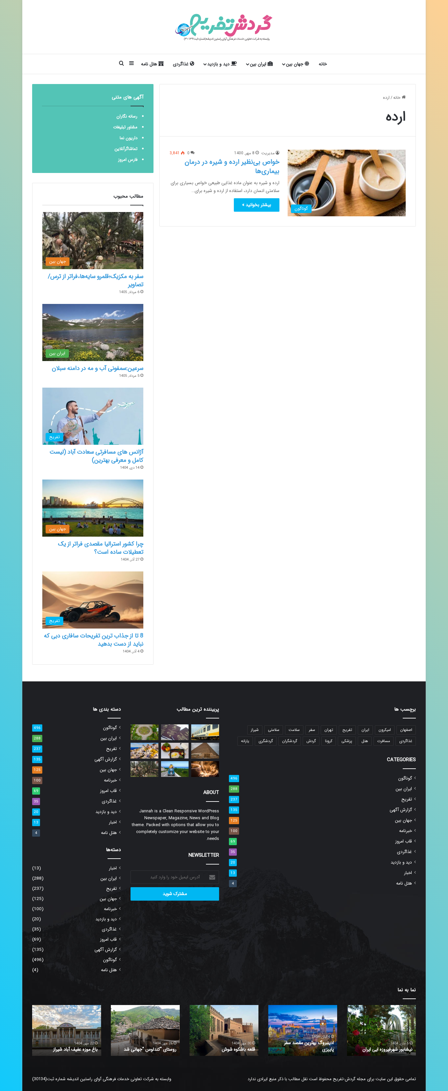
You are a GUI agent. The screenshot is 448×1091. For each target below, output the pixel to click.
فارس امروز (127, 159)
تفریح (347, 730)
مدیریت (268, 153)
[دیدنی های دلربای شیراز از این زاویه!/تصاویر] (144, 732)
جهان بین (295, 64)
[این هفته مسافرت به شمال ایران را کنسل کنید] (175, 769)
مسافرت (383, 741)
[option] (381, 1030)
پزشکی (346, 741)
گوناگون (405, 778)
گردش (311, 741)
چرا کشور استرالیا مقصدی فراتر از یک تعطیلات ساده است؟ (100, 548)
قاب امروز (403, 841)
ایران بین (259, 64)
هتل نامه (149, 64)
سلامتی (273, 730)
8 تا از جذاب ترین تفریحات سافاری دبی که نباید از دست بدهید (93, 640)
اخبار (408, 872)
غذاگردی (181, 64)
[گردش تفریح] (224, 27)
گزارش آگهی (401, 809)
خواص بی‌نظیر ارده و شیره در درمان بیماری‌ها (232, 166)
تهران (328, 730)
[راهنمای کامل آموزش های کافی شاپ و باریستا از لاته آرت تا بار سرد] (205, 769)
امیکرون (384, 730)
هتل (364, 741)
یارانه (245, 741)
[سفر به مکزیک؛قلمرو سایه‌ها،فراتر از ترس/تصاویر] (144, 769)
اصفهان (406, 730)
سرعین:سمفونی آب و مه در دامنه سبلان (97, 368)
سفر (312, 730)
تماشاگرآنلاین (125, 148)
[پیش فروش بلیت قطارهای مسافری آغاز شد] (205, 732)
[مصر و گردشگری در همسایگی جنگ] (205, 751)
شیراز (255, 730)
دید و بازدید (219, 64)
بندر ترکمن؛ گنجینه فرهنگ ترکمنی (67, 1049)
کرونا (328, 741)
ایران (365, 730)
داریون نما (128, 138)
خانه (323, 64)
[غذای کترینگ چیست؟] (175, 751)
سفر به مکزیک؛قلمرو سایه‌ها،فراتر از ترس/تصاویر (95, 280)
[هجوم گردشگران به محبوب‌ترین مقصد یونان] (144, 751)
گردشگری (265, 741)
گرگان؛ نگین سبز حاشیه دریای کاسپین (386, 1046)
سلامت (294, 730)
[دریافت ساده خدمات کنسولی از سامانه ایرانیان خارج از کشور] (175, 732)
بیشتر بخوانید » (256, 204)
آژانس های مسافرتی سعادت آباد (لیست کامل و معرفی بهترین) (96, 456)
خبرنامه (405, 830)
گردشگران (289, 741)
